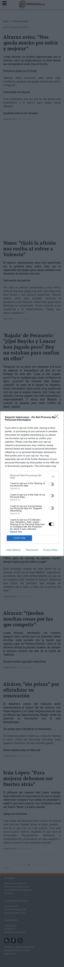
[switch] (51, 484)
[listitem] (32, 476)
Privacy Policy (50, 550)
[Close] (57, 417)
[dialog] (32, 483)
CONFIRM (19, 538)
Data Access (32, 550)
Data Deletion (14, 550)
